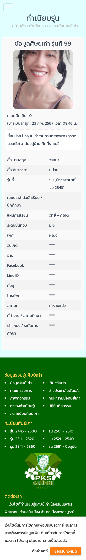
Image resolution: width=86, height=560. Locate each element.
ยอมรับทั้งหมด (65, 551)
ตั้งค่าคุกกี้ (40, 551)
